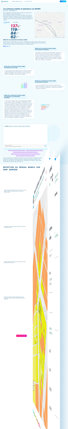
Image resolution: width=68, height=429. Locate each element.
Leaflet (53, 37)
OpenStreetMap (59, 37)
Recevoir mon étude (21, 335)
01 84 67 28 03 (29, 1)
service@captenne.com (18, 1)
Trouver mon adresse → (50, 159)
